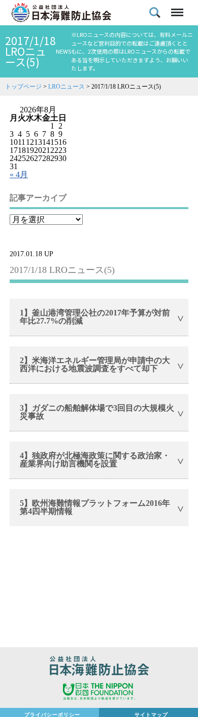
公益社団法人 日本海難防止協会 (99, 667)
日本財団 (99, 693)
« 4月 (19, 174)
